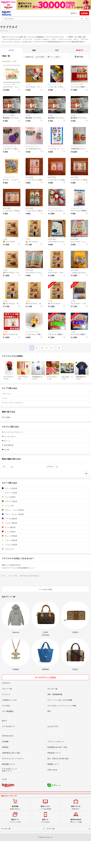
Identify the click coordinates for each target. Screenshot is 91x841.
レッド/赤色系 (10, 531)
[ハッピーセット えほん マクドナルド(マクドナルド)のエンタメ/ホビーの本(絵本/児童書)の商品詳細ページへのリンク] (34, 166)
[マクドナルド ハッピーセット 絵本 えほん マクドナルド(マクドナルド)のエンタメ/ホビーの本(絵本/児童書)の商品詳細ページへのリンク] (34, 259)
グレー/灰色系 (10, 497)
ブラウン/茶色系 (11, 501)
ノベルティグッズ (8, 177)
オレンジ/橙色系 (11, 536)
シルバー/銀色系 (11, 540)
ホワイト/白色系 (11, 492)
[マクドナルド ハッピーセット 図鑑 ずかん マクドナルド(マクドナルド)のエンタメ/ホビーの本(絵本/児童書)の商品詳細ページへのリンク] (57, 228)
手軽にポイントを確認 (76, 821)
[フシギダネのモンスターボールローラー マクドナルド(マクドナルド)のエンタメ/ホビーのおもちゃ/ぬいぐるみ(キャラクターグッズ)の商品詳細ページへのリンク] (34, 135)
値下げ (80, 50)
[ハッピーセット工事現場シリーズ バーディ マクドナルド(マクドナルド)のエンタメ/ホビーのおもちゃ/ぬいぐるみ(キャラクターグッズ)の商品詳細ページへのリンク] (34, 321)
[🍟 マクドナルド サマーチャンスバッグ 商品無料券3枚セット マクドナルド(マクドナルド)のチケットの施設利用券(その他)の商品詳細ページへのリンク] (34, 228)
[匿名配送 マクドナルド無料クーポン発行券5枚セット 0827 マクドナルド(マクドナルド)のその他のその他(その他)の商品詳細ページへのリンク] (34, 104)
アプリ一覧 (50, 829)
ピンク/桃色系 (10, 527)
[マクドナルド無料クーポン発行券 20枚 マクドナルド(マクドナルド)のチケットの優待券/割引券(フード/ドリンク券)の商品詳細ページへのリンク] (79, 73)
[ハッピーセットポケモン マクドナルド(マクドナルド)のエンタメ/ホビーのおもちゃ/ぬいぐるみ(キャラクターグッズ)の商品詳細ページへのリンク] (57, 73)
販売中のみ (30, 57)
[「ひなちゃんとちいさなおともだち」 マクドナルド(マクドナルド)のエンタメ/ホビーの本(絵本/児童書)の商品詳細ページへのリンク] (79, 259)
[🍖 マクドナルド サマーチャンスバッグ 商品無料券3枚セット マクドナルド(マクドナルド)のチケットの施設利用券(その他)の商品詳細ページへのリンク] (57, 290)
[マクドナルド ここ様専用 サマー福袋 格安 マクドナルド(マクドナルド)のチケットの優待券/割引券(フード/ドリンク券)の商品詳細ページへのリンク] (11, 73)
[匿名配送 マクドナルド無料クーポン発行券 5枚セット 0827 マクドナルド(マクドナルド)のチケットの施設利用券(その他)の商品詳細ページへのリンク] (79, 104)
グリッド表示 (54, 57)
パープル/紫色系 (11, 518)
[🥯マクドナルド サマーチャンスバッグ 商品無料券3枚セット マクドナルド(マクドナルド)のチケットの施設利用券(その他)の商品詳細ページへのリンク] (34, 290)
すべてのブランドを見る (45, 677)
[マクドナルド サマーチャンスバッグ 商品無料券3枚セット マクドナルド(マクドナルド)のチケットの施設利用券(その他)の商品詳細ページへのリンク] (57, 259)
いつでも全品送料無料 (45, 807)
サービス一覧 (5, 829)
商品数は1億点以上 (15, 807)
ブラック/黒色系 (11, 488)
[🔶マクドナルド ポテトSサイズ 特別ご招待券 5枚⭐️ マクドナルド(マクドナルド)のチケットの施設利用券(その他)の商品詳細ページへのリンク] (11, 321)
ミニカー (28, 84)
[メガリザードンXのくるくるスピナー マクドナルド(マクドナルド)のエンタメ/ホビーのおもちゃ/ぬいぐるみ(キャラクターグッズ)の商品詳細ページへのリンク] (11, 135)
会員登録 (84, 13)
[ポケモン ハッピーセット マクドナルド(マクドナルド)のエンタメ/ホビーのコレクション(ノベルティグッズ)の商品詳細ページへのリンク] (11, 166)
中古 (57, 50)
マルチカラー (10, 549)
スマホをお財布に (45, 821)
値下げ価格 (6, 417)
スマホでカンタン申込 (15, 821)
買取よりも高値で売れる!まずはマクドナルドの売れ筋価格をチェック (18, 566)
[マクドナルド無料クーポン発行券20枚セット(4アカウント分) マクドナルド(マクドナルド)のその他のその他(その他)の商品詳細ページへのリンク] (79, 321)
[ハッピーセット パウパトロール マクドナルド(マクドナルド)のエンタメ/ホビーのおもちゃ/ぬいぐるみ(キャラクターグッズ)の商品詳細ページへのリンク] (57, 135)
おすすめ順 (40, 57)
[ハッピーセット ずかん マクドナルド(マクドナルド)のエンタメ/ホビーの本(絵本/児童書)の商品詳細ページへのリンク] (79, 166)
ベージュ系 (9, 505)
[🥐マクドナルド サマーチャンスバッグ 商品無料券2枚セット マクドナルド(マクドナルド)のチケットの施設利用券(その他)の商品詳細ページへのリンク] (11, 259)
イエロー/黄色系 (11, 523)
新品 (34, 50)
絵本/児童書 (29, 177)
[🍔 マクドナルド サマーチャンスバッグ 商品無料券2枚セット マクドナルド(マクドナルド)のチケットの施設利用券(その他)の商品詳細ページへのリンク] (11, 228)
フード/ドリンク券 (9, 84)
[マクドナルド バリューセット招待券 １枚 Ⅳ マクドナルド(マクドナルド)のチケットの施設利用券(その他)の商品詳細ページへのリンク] (79, 290)
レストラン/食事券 (9, 115)
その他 (28, 115)
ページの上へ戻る (45, 589)
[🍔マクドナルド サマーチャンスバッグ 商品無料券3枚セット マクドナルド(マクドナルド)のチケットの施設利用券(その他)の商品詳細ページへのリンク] (11, 290)
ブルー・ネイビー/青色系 (14, 514)
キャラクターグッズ (54, 84)
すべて (11, 50)
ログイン (74, 13)
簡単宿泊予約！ (75, 807)
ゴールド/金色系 (11, 544)
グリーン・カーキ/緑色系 (14, 510)
